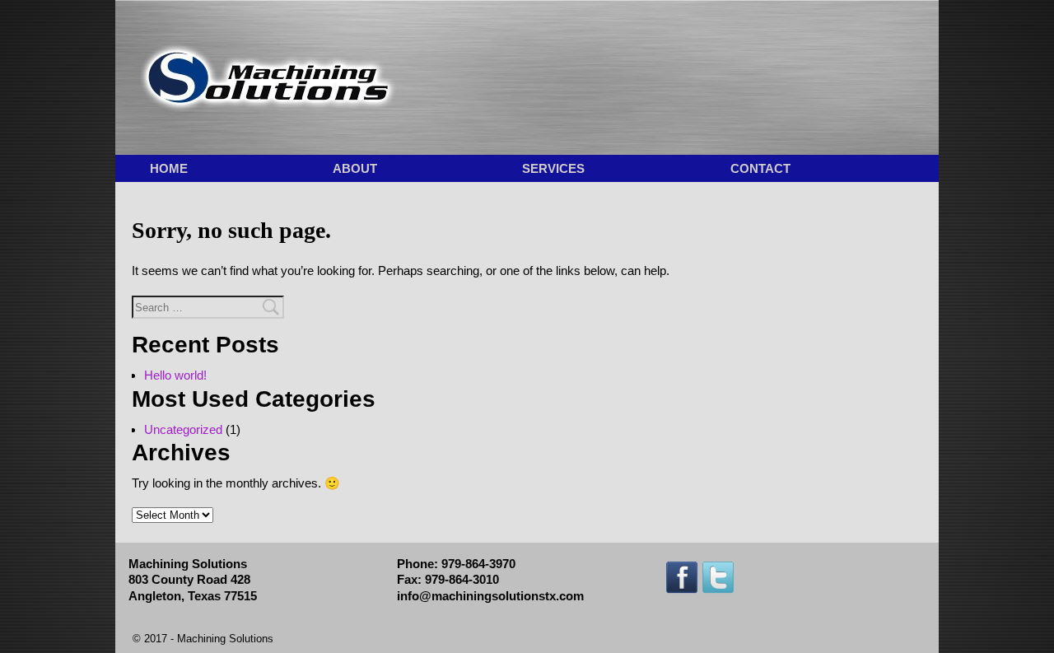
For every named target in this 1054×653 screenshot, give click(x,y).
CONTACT (760, 168)
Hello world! (175, 375)
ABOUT (355, 168)
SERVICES (553, 168)
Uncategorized (183, 429)
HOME (169, 168)
